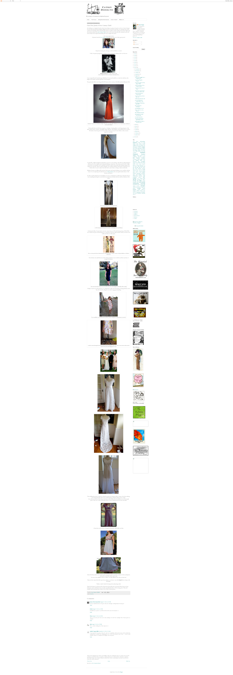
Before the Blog (141, 142)
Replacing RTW (142, 175)
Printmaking (138, 173)
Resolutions (135, 177)
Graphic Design (139, 159)
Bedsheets (135, 142)
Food (144, 155)
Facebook (135, 211)
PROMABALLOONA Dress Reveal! (139, 115)
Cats (144, 145)
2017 (135, 58)
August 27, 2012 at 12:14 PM (106, 601)
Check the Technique (137, 146)
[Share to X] (106, 592)
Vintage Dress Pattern (139, 189)
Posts (135, 42)
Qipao (134, 174)
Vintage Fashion (136, 190)
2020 (135, 55)
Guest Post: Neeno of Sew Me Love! (140, 96)
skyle (91, 624)
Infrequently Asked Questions (103, 19)
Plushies (143, 172)
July (136, 124)
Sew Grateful (139, 178)
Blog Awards (139, 143)
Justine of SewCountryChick (95, 601)
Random (140, 174)
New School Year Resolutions (138, 106)
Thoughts (143, 185)
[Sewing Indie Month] (139, 225)
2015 (135, 62)
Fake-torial (137, 151)
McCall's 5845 (138, 167)
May (136, 127)
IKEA (139, 162)
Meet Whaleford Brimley (139, 112)
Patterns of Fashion (138, 172)
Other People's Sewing (137, 171)
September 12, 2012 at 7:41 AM (104, 631)
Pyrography (143, 173)
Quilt (137, 174)
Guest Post (91, 593)
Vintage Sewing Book (139, 191)
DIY (134, 148)
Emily (139, 149)
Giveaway (135, 159)
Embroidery (135, 149)
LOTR (141, 166)
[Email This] (104, 592)
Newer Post (89, 661)
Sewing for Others (141, 179)
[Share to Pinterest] (108, 592)
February (137, 133)
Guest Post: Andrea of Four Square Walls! (140, 83)
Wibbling (143, 193)
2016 (135, 60)
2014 (135, 64)
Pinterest (135, 217)
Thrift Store (135, 187)
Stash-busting (142, 182)
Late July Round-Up (138, 117)
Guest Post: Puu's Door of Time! (139, 88)
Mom (136, 168)
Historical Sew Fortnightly (139, 161)
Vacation (138, 187)
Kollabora (135, 214)
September (137, 74)
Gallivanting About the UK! (140, 98)
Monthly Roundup (141, 168)
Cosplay (143, 147)
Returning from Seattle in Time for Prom (139, 122)
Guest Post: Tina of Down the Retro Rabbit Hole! (139, 91)
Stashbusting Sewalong (139, 183)
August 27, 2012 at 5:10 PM (98, 616)
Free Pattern (136, 158)
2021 (135, 53)
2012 (135, 67)
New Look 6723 (139, 170)
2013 (135, 65)
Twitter (135, 218)
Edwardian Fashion (141, 148)
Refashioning (135, 175)
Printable (134, 173)
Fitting (138, 155)
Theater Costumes (136, 185)
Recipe (144, 174)
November (137, 70)
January (136, 134)
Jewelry (142, 165)
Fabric (134, 151)
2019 (135, 57)
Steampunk (135, 184)
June (136, 126)
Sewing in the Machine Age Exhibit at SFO (139, 119)
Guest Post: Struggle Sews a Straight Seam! (140, 78)
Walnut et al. (121, 19)
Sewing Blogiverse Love (139, 108)
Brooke (91, 609)
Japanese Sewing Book (137, 165)
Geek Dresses (93, 19)
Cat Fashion (140, 145)
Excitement (143, 149)
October (137, 72)
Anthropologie (142, 141)
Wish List (134, 194)
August (136, 75)
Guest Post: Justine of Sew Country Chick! (139, 86)
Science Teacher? (114, 19)
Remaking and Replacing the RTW (139, 103)
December (137, 69)
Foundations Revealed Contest (139, 156)
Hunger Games (135, 162)
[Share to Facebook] (107, 592)
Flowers (141, 155)
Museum (134, 170)
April (136, 129)
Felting (142, 151)
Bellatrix (134, 143)
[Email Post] (102, 592)
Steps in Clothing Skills (141, 184)
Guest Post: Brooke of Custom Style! (139, 94)
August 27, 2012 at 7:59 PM (97, 624)
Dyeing (136, 148)
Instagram (136, 212)
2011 (135, 136)
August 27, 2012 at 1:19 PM (98, 609)
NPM (144, 170)
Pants (134, 172)
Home (88, 19)
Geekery (143, 158)
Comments (136, 44)
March (136, 131)
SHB (137, 182)
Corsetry (139, 147)
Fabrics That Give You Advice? (139, 110)
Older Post (128, 661)
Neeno (91, 616)
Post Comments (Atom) (96, 663)
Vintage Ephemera (141, 189)
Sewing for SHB (137, 181)
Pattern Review (137, 215)
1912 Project (135, 141)
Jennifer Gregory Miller (94, 631)
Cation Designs (93, 592)
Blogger (121, 672)
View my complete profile (137, 37)
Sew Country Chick (102, 32)
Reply (91, 605)
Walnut (139, 193)
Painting (143, 171)
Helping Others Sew (140, 160)
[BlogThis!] (105, 592)
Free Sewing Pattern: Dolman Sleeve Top (139, 101)
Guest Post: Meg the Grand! (138, 80)
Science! (139, 177)
